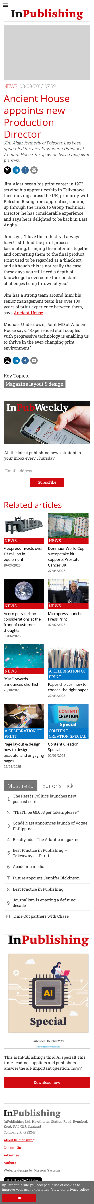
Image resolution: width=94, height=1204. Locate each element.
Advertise (11, 1155)
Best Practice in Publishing (38, 889)
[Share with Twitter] (7, 170)
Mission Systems (47, 1170)
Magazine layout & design (34, 384)
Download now (47, 1082)
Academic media (28, 866)
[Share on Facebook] (25, 170)
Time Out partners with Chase (41, 916)
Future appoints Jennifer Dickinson (46, 878)
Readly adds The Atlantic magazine (46, 839)
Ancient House (28, 312)
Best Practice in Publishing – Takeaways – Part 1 (40, 853)
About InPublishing (19, 1140)
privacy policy (78, 1189)
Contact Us (12, 1147)
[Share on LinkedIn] (16, 170)
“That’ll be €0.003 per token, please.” (46, 812)
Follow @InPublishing (25, 1180)
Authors (10, 1163)
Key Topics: (16, 375)
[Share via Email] (34, 170)
